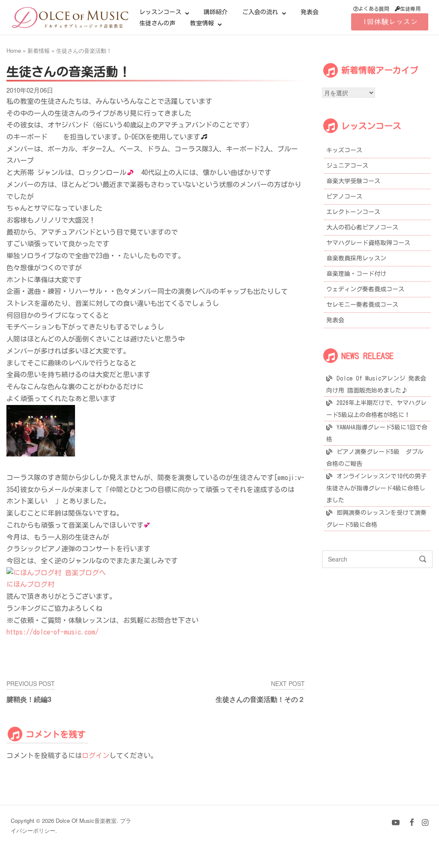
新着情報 (38, 50)
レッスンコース (160, 12)
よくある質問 (373, 8)
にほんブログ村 (30, 584)
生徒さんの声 (157, 23)
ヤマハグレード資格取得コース (368, 243)
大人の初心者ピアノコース (362, 227)
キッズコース (344, 150)
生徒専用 (410, 8)
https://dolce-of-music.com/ (52, 631)
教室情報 (202, 23)
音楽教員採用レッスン (356, 258)
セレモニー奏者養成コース (362, 305)
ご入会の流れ (260, 12)
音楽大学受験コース (353, 181)
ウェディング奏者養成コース (365, 289)
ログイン (95, 755)
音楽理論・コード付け (356, 274)
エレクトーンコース (353, 212)
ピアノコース (344, 196)
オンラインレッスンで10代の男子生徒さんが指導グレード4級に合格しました (376, 488)
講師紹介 (216, 12)
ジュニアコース (347, 166)
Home (13, 50)
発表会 (310, 12)
